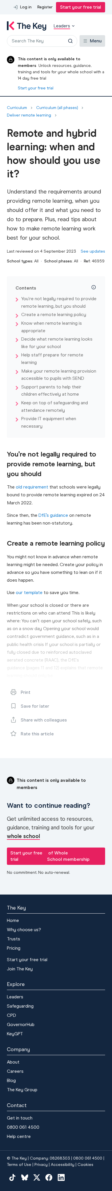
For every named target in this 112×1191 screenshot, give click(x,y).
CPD (11, 1015)
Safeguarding (20, 1006)
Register (45, 7)
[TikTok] (12, 1177)
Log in (26, 7)
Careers (15, 1071)
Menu (96, 41)
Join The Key (20, 969)
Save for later (35, 706)
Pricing (13, 948)
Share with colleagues (44, 720)
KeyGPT (15, 1033)
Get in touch (19, 1118)
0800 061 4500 (23, 1127)
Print (25, 692)
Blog (11, 1080)
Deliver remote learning (29, 115)
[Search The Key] (70, 41)
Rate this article (37, 734)
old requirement (32, 487)
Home (13, 920)
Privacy (41, 1164)
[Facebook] (49, 1177)
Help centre (19, 1136)
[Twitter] (36, 1177)
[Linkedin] (61, 1177)
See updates (93, 251)
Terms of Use (19, 1164)
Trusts (13, 939)
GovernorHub (20, 1024)
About (13, 1062)
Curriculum (17, 108)
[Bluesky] (24, 1177)
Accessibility (62, 1164)
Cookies (85, 1164)
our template (29, 592)
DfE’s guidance (53, 515)
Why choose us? (24, 929)
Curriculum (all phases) (57, 108)
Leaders (15, 997)
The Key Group (22, 1089)
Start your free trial (80, 7)
